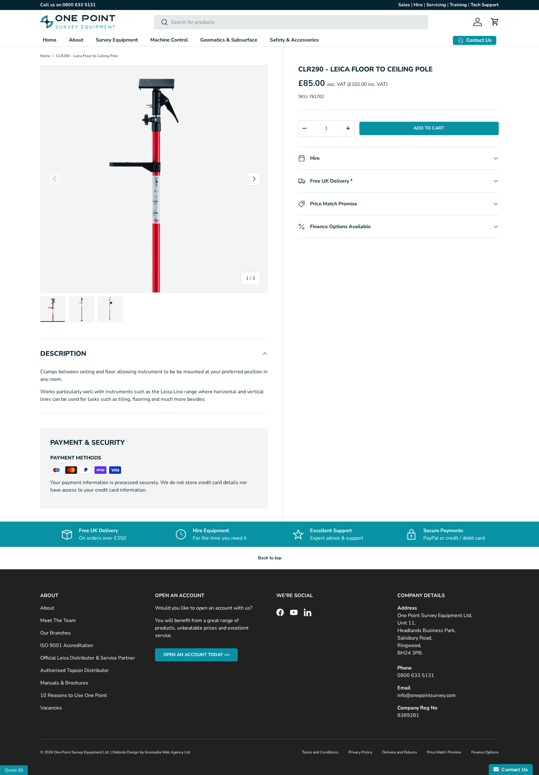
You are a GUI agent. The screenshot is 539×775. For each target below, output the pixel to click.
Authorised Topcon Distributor (74, 670)
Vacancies (51, 707)
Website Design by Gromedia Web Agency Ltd (151, 752)
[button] (495, 22)
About (76, 40)
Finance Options (485, 752)
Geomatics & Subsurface (228, 40)
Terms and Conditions (320, 752)
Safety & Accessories (294, 40)
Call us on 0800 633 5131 (68, 5)
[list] (154, 178)
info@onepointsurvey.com (426, 695)
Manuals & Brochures (64, 682)
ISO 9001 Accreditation (66, 645)
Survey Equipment (117, 40)
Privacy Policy (360, 752)
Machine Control (169, 40)
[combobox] (291, 22)
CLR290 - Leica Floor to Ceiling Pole (87, 56)
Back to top (269, 558)
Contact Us (513, 769)
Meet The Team (58, 620)
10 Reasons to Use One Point (73, 695)
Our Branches (55, 633)
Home (49, 40)
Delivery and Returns (399, 752)
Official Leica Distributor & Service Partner (87, 658)
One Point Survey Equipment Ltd (81, 752)
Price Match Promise (444, 752)
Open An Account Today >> (196, 655)
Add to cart (429, 128)
